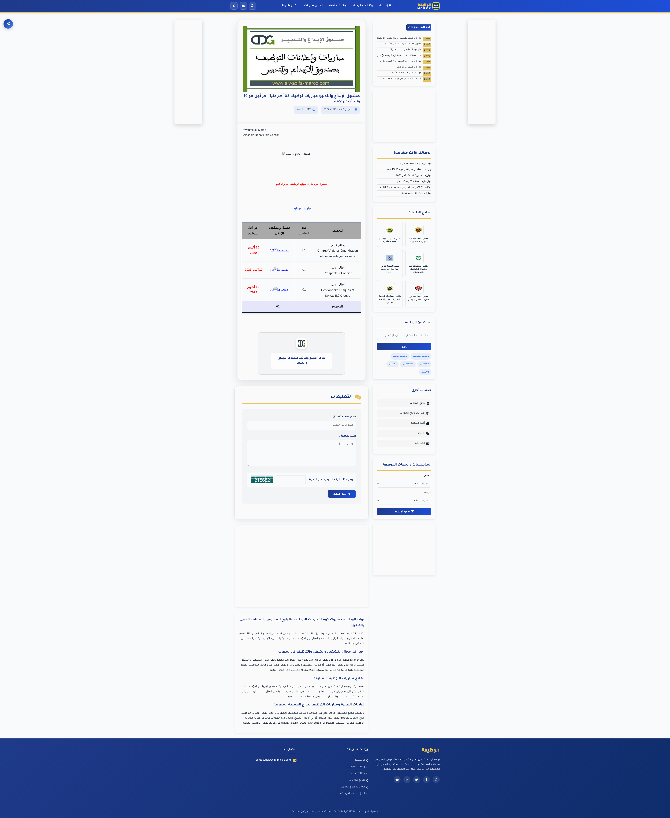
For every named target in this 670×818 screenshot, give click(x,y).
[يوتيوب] (397, 779)
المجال (427, 476)
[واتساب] (436, 779)
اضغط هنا (283, 250)
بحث (404, 346)
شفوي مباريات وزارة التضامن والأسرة (407, 44)
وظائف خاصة (338, 5)
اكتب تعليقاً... (347, 436)
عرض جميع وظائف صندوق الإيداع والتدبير (301, 361)
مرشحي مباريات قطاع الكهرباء (415, 164)
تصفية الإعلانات (402, 511)
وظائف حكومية (363, 5)
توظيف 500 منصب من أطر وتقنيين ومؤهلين (403, 55)
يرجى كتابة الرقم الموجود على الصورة (330, 479)
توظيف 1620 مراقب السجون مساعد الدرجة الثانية (405, 187)
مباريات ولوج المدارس (411, 413)
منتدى (420, 433)
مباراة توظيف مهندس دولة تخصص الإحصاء (403, 38)
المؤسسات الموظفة (352, 793)
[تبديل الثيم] (234, 6)
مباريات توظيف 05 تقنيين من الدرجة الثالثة (405, 61)
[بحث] (252, 6)
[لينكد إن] (406, 779)
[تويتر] (416, 779)
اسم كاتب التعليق (344, 417)
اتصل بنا (420, 443)
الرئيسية (385, 5)
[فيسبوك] (426, 779)
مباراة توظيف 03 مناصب (413, 67)
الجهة (427, 493)
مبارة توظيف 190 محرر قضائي (415, 193)
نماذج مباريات (313, 5)
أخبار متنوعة (289, 5)
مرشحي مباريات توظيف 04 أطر (410, 73)
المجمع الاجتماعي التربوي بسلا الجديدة (406, 79)
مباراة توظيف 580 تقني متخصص (413, 181)
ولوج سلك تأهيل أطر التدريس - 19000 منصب (407, 170)
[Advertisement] (301, 565)
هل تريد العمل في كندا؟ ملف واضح (408, 50)
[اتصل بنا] (243, 6)
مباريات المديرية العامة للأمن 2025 (413, 175)
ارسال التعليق (340, 494)
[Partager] (8, 24)
